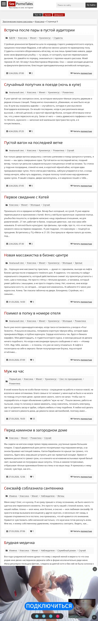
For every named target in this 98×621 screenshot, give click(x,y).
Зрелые (78, 263)
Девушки (58, 14)
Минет (33, 37)
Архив (48, 14)
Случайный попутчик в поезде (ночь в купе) (42, 84)
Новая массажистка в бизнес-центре (36, 255)
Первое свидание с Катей (26, 197)
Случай (70, 150)
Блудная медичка (19, 542)
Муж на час (14, 371)
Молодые (35, 204)
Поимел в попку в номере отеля (32, 313)
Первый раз (15, 379)
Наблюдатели (48, 496)
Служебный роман (66, 550)
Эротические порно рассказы (18, 21)
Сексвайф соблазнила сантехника (33, 488)
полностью (86, 73)
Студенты (58, 37)
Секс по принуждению (70, 379)
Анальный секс (16, 92)
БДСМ (12, 37)
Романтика (68, 92)
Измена (13, 496)
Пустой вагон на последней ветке (33, 142)
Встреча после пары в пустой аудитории (39, 30)
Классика (39, 21)
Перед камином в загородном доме (35, 430)
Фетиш (60, 496)
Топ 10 (38, 14)
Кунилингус (45, 37)
